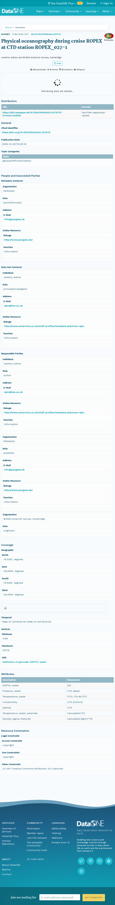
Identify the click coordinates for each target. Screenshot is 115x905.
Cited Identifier (9, 128)
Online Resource (12, 230)
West (5, 590)
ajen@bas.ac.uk (13, 305)
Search (8, 27)
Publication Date (10, 139)
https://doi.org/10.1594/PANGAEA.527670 (26, 132)
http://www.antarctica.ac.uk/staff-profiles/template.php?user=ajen (44, 326)
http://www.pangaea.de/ (18, 239)
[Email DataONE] (99, 861)
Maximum (7, 646)
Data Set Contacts (11, 267)
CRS (4, 657)
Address (7, 210)
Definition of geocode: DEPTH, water (24, 662)
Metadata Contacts (12, 180)
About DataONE (11, 864)
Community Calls (37, 850)
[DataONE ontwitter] (81, 861)
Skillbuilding (59, 828)
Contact (7, 874)
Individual (8, 273)
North (5, 555)
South (5, 578)
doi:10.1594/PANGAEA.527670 (46, 34)
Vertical (5, 629)
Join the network (37, 837)
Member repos (35, 833)
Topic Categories (10, 151)
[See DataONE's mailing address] (81, 871)
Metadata (20, 27)
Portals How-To (61, 842)
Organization (10, 186)
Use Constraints (11, 752)
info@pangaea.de (14, 219)
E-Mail (7, 215)
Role (5, 198)
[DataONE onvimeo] (90, 861)
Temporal (6, 617)
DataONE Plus (10, 836)
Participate (33, 828)
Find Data (37, 859)
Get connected (93, 897)
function (8, 247)
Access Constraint (12, 740)
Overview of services (9, 830)
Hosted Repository (8, 842)
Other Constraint (11, 764)
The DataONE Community (35, 844)
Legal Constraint (10, 736)
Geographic (7, 550)
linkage (7, 235)
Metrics (6, 869)
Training (56, 833)
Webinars (57, 837)
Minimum (7, 634)
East (4, 566)
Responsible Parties (12, 353)
